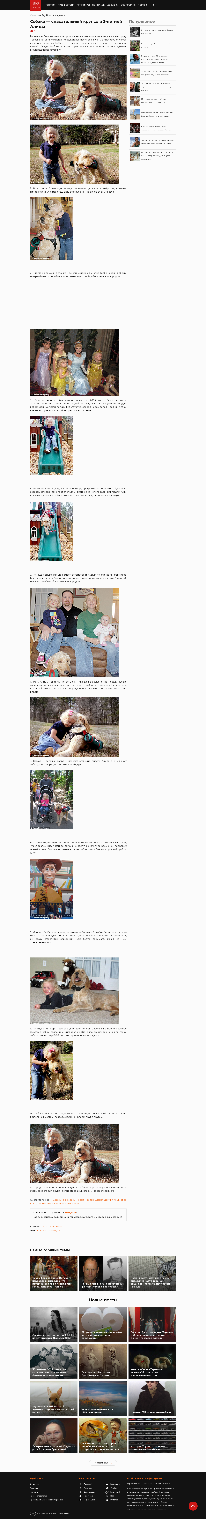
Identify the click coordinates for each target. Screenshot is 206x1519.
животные (56, 1226)
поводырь (55, 1231)
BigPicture (48, 15)
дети (60, 15)
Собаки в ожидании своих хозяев (73, 1200)
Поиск (162, 5)
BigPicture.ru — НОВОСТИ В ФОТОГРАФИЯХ (148, 1483)
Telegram (70, 1212)
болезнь (42, 1231)
